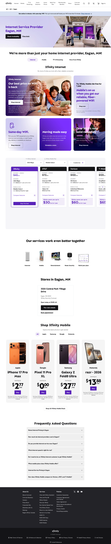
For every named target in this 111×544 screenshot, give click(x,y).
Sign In (103, 3)
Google (62, 334)
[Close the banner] (91, 13)
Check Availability (13, 36)
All (37, 334)
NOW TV (42, 515)
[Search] (84, 3)
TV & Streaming (29, 3)
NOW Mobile (43, 523)
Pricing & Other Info (30, 102)
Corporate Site (27, 505)
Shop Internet (83, 145)
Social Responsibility (62, 511)
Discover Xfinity (44, 502)
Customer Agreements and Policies (63, 498)
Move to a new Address (46, 510)
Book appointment (47, 312)
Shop (17, 392)
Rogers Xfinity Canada (29, 512)
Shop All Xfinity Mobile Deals (55, 408)
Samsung (53, 334)
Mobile (22, 3)
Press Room (26, 502)
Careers (25, 500)
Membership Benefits (62, 3)
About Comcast (27, 495)
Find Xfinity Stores (45, 507)
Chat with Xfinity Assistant (47, 495)
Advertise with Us (27, 507)
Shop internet (85, 14)
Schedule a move (50, 145)
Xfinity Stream (43, 500)
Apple (44, 334)
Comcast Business (77, 3)
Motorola (71, 334)
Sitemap (25, 510)
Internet (16, 3)
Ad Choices (99, 537)
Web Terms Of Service (16, 537)
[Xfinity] (9, 3)
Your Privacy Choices (67, 537)
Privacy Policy (51, 537)
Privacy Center (61, 509)
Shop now (82, 106)
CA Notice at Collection (34, 537)
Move (69, 3)
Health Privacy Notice (84, 537)
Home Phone (45, 3)
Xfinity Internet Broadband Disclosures (64, 505)
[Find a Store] (89, 3)
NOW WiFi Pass (44, 518)
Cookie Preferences (57, 542)
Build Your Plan (53, 3)
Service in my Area (45, 512)
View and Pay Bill (44, 497)
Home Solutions (37, 3)
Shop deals (25, 36)
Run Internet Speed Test (46, 505)
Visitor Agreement (62, 502)
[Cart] (98, 3)
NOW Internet (43, 520)
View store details (49, 308)
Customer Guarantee (62, 495)
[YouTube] (81, 492)
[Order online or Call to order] (94, 3)
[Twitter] (75, 492)
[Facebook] (78, 492)
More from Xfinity (75, 60)
